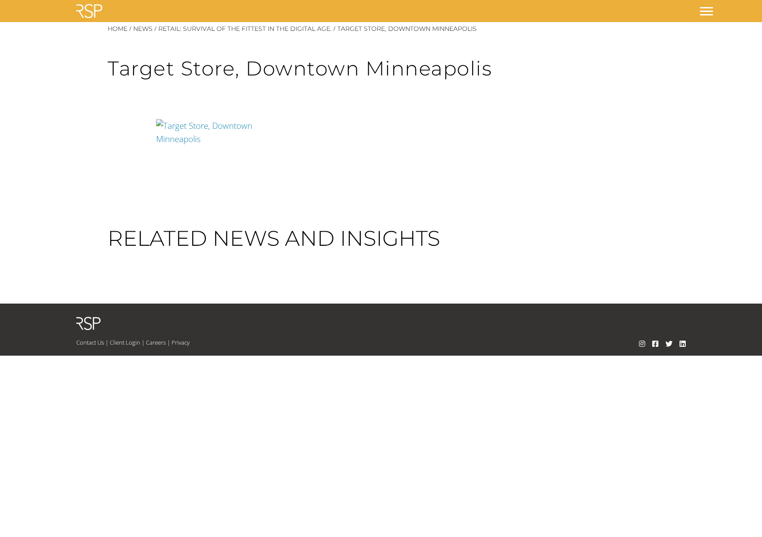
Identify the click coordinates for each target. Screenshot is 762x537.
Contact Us (90, 342)
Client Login (125, 342)
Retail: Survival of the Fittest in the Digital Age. (245, 29)
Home (117, 29)
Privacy (181, 342)
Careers (156, 342)
